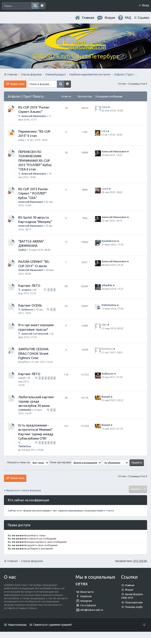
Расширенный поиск (42, 5)
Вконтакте (87, 591)
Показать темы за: (19, 462)
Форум (129, 589)
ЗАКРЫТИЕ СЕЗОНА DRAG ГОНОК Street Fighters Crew (33, 353)
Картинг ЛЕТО (29, 285)
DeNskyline (109, 305)
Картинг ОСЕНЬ (30, 305)
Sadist (22, 249)
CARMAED (24, 409)
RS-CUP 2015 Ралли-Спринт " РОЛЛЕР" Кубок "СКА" (33, 193)
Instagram (86, 600)
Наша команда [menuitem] (17, 624)
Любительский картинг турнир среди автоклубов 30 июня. (36, 401)
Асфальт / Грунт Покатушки (28, 96)
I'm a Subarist (88, 605)
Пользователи (134, 602)
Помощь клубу (134, 606)
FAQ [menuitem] (128, 17)
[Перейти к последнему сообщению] (109, 107)
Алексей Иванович (33, 115)
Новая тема (17, 83)
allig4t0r (107, 285)
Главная (88, 17)
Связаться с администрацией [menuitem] (52, 624)
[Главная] (75, 48)
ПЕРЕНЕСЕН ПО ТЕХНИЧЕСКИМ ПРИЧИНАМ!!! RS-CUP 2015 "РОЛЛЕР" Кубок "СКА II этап (35, 160)
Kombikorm (109, 241)
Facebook (86, 596)
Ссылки (143, 17)
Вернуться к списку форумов (23, 490)
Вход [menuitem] (145, 5)
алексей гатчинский (34, 333)
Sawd (105, 188)
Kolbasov (27, 309)
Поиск (35, 5)
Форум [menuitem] (110, 17)
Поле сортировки (61, 462)
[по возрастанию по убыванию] (115, 462)
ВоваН (106, 396)
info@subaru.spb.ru (91, 609)
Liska (104, 107)
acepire (26, 289)
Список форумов (32, 561)
